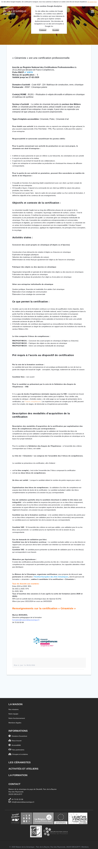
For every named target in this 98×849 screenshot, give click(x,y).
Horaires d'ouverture (19, 736)
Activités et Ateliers (23, 768)
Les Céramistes (19, 762)
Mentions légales (14, 723)
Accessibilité (16, 745)
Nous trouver (16, 741)
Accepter (56, 30)
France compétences (33, 401)
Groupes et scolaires (19, 754)
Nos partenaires (17, 750)
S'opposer (42, 30)
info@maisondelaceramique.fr (22, 802)
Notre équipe (13, 714)
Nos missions (13, 709)
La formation (17, 775)
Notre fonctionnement (16, 718)
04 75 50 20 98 (17, 799)
